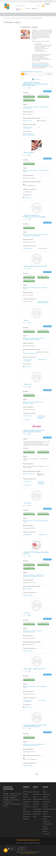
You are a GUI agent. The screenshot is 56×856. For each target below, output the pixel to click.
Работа (35, 8)
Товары (29, 8)
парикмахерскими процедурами (40, 65)
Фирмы (23, 8)
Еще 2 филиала (28, 707)
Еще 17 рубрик (27, 128)
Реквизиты (26, 804)
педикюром (35, 64)
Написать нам (27, 801)
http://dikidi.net (28, 588)
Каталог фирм (10, 18)
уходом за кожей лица (43, 64)
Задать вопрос (47, 91)
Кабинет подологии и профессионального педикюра (34, 216)
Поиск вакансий (37, 794)
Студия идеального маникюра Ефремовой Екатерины (35, 725)
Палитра (27, 503)
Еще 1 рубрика (27, 360)
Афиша (19, 9)
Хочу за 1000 (46, 833)
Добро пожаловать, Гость (35, 1)
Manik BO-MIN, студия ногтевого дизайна (36, 552)
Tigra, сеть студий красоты (34, 669)
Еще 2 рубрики (27, 419)
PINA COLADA (29, 153)
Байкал (44, 791)
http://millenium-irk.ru (29, 473)
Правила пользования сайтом (28, 853)
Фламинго (27, 384)
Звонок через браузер (29, 96)
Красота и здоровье (26, 18)
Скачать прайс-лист (29, 135)
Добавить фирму (27, 791)
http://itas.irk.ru (28, 120)
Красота (17, 18)
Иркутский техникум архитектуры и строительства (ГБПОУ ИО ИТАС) (35, 84)
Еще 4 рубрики (27, 485)
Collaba (27, 613)
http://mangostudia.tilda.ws (30, 353)
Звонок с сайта (27, 799)
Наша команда (27, 814)
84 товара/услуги (29, 133)
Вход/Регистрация (48, 1)
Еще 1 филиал (27, 197)
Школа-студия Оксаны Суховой (35, 266)
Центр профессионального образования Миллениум (33, 431)
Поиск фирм (36, 791)
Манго (26, 320)
